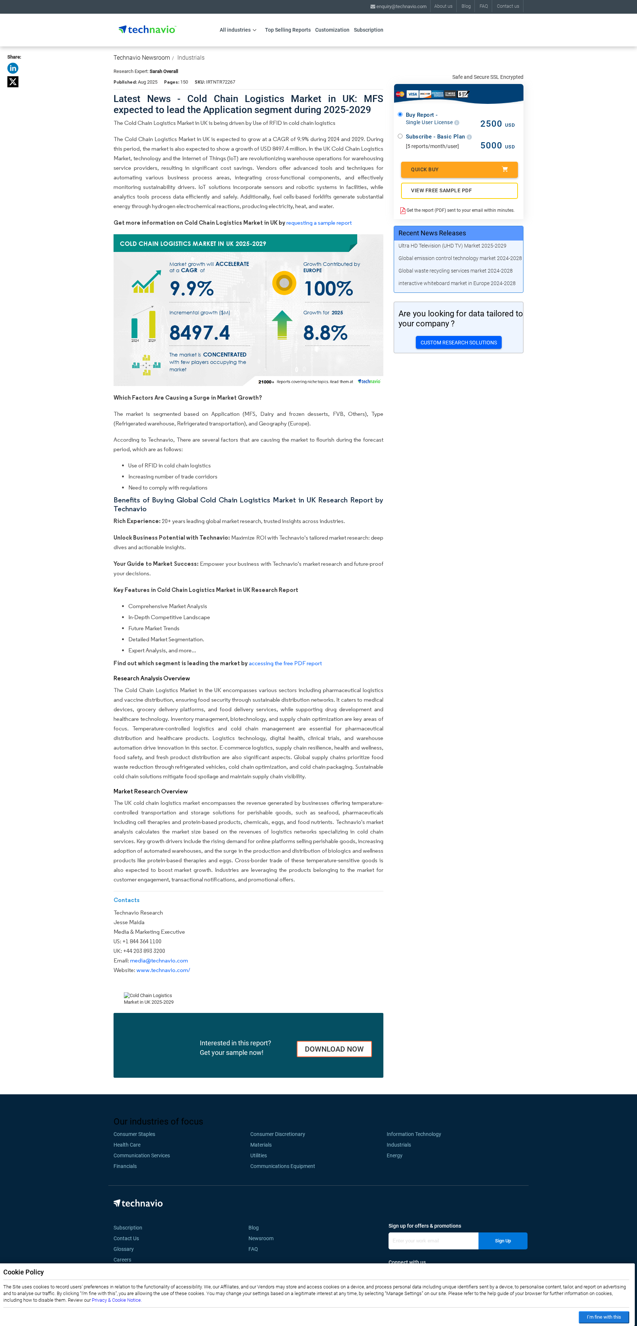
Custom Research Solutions (459, 342)
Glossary (124, 1249)
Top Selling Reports (288, 30)
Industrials (191, 57)
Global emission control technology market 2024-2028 (460, 258)
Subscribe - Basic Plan (436, 136)
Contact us (508, 6)
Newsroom (263, 1238)
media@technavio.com (159, 960)
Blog (466, 6)
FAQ (484, 6)
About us (443, 6)
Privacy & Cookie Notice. (117, 1300)
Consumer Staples (134, 1134)
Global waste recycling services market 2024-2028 (455, 271)
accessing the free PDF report (285, 663)
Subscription (368, 30)
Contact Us (126, 1238)
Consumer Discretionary (277, 1134)
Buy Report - (430, 119)
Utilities (258, 1155)
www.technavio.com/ (163, 970)
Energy (395, 1155)
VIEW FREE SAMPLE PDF (441, 190)
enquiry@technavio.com (401, 6)
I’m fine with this (604, 1317)
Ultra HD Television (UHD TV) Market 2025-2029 (452, 246)
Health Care (127, 1145)
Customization (332, 30)
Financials (125, 1166)
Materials (261, 1145)
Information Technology (414, 1134)
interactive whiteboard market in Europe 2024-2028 (457, 283)
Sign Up (503, 1240)
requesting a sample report (319, 222)
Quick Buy (425, 169)
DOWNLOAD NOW (334, 1049)
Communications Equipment (282, 1166)
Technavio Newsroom (142, 57)
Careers (122, 1260)
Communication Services (142, 1155)
